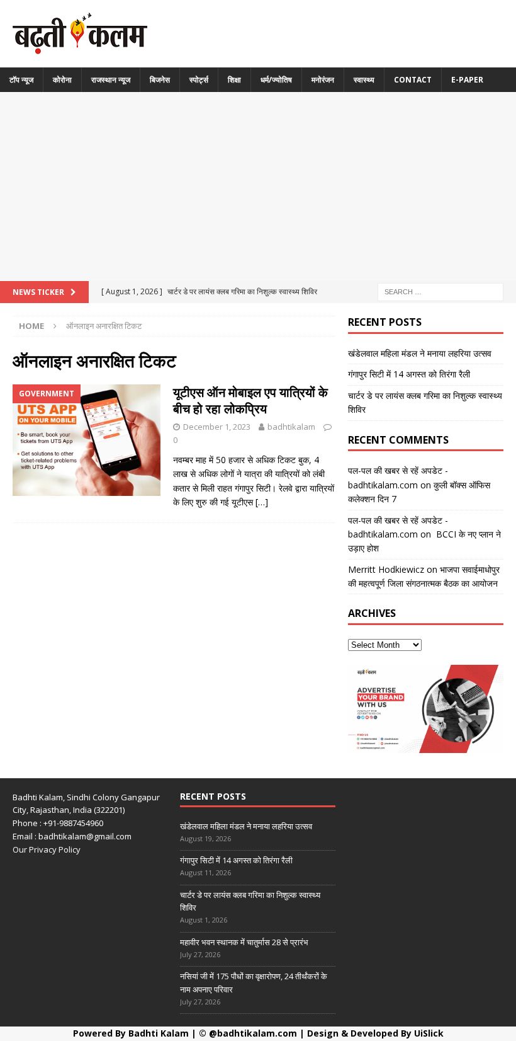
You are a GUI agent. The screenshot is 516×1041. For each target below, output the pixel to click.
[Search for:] (440, 291)
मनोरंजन (322, 79)
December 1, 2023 (216, 426)
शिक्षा (234, 79)
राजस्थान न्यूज (110, 79)
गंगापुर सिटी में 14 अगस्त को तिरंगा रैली (409, 374)
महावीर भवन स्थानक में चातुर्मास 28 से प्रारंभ (244, 942)
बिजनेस (160, 79)
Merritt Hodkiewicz (386, 569)
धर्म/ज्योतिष (276, 79)
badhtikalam (291, 426)
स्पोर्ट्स (198, 79)
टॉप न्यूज (21, 79)
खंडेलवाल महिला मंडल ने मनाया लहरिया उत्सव (419, 353)
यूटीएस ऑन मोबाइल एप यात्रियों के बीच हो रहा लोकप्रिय (250, 400)
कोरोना (62, 79)
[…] (261, 502)
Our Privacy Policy (47, 849)
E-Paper (467, 79)
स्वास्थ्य (364, 79)
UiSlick (429, 1033)
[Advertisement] (258, 186)
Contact (413, 79)
